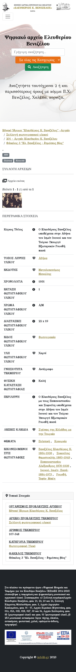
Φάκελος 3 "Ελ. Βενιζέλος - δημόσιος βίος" (35, 143)
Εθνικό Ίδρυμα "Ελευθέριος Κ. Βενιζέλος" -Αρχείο (36, 130)
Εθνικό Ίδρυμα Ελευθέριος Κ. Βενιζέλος (36, 510)
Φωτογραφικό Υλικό (22, 546)
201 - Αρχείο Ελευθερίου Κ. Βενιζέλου (31, 138)
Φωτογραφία (47, 337)
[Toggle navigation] (7, 16)
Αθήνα (43, 258)
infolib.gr (43, 657)
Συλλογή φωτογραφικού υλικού (27, 134)
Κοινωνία (60, 441)
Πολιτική (44, 441)
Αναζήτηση (40, 67)
